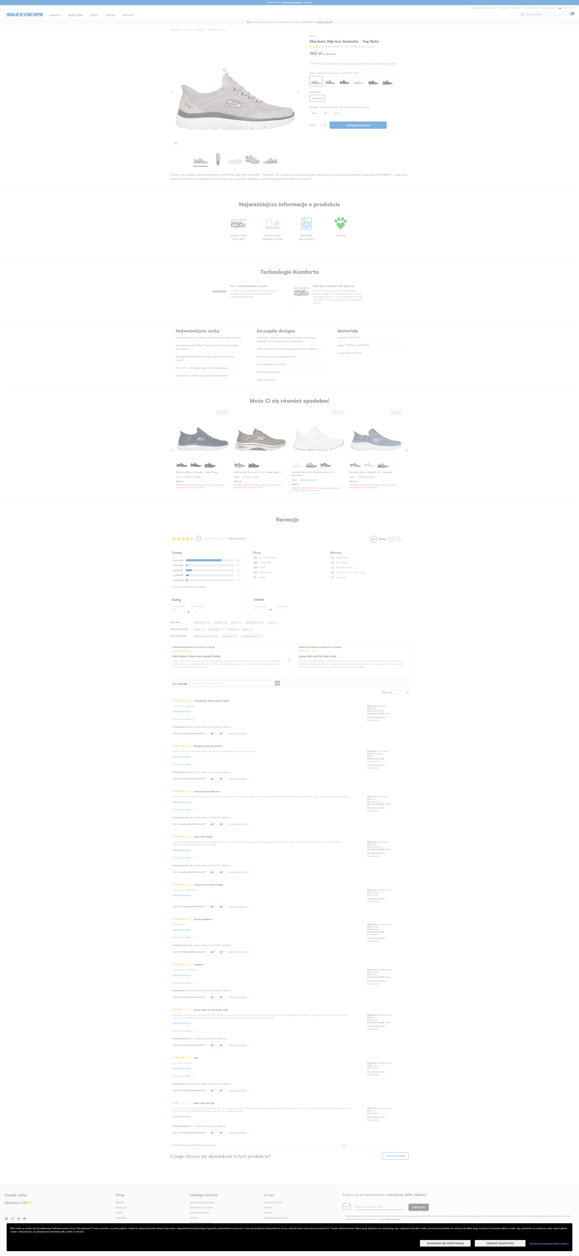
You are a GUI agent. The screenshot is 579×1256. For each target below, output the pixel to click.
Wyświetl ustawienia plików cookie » (549, 1243)
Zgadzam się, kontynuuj (445, 1243)
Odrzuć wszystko (500, 1243)
